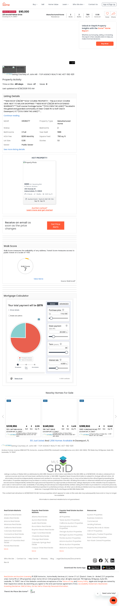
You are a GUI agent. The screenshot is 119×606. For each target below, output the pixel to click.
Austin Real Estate (39, 523)
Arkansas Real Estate (12, 524)
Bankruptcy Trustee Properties (99, 534)
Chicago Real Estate (40, 539)
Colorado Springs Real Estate (41, 543)
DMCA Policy (26, 586)
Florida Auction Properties (70, 538)
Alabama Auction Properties (71, 548)
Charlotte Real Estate (40, 536)
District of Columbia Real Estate (14, 541)
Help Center (33, 559)
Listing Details (12, 96)
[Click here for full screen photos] (73, 24)
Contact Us (21, 559)
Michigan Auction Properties (71, 535)
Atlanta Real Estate (39, 517)
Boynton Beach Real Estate (43, 529)
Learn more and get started (40, 210)
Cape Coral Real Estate (41, 533)
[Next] (115, 416)
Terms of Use (67, 581)
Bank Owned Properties (97, 537)
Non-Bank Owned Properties (99, 540)
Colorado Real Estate (13, 531)
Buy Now (104, 43)
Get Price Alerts (55, 225)
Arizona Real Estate (12, 521)
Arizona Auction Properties (70, 541)
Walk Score (10, 246)
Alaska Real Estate (11, 518)
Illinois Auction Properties (70, 544)
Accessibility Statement (88, 584)
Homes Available (61, 440)
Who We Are (9, 559)
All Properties (65, 517)
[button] (35, 4)
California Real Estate (12, 527)
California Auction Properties (71, 523)
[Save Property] (107, 13)
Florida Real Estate (11, 546)
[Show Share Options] (113, 13)
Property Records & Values (98, 527)
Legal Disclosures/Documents (68, 559)
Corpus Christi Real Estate (42, 548)
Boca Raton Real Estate (41, 526)
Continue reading (12, 115)
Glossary (44, 559)
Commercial (92, 521)
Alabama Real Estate (12, 515)
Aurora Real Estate (39, 520)
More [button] (6, 549)
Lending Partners (94, 524)
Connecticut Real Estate (14, 534)
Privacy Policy (82, 581)
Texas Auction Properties (70, 520)
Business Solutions (95, 518)
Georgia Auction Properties (71, 531)
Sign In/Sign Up (109, 4)
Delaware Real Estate (12, 537)
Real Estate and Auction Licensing (17, 576)
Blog (52, 559)
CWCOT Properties (94, 531)
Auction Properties (94, 515)
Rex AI (6, 562)
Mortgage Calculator (16, 295)
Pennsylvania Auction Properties (68, 527)
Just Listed (37, 440)
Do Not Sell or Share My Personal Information (50, 586)
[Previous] (3, 416)
